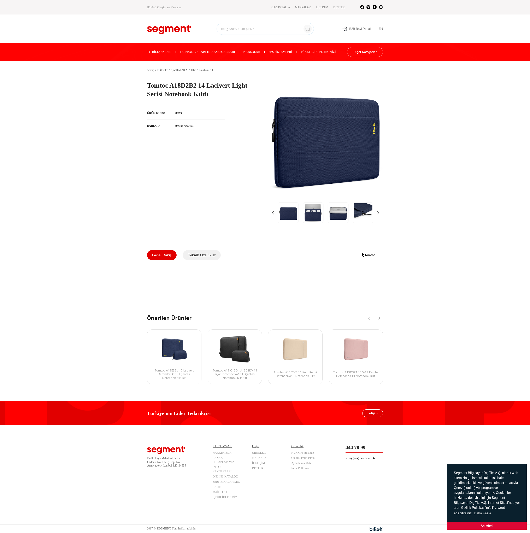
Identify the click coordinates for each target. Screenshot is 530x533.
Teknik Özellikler (202, 255)
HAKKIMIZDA (222, 452)
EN (381, 28)
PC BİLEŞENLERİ (159, 51)
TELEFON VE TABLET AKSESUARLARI (207, 51)
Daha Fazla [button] (482, 513)
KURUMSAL (279, 7)
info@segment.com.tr (361, 458)
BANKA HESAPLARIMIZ (223, 460)
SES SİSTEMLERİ (280, 51)
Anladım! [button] (487, 525)
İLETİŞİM (322, 7)
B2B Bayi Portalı (360, 28)
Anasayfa (151, 70)
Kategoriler (365, 52)
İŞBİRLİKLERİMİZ (225, 497)
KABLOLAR (251, 51)
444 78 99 (355, 447)
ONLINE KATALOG (225, 476)
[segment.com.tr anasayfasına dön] (169, 28)
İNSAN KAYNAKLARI (222, 469)
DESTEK (339, 7)
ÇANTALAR (178, 70)
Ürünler (164, 70)
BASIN (217, 486)
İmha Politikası (300, 468)
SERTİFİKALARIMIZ (226, 481)
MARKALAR (303, 7)
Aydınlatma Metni (301, 463)
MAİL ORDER (221, 492)
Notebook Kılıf (206, 70)
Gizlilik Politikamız (302, 457)
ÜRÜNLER (259, 452)
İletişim (373, 413)
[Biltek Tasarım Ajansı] (376, 529)
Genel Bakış (161, 255)
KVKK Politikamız (302, 452)
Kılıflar (192, 70)
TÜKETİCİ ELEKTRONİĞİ (318, 51)
